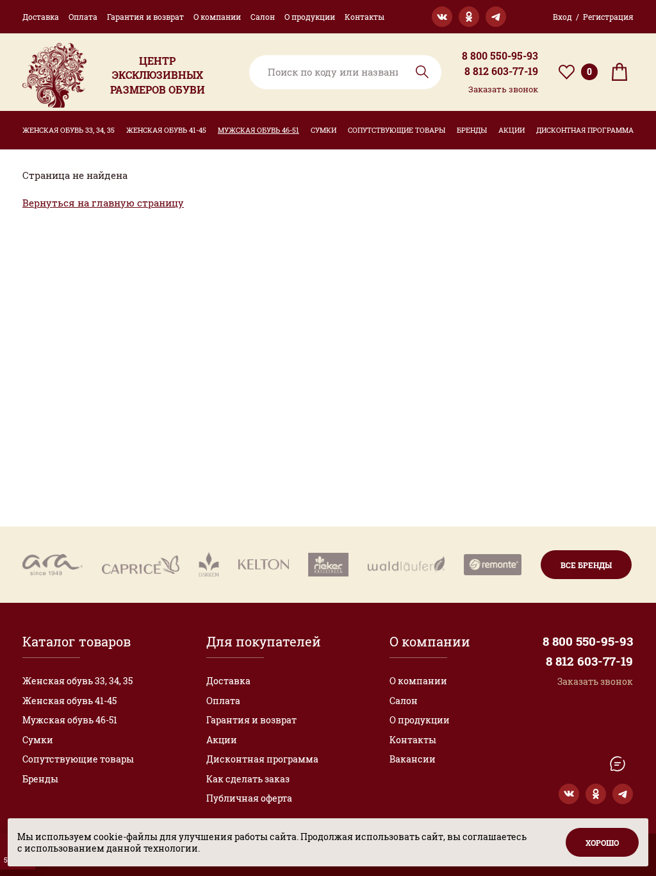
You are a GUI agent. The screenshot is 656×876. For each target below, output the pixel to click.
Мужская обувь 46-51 (258, 130)
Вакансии (413, 759)
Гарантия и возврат (145, 17)
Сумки (323, 130)
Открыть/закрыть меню (618, 764)
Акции (511, 130)
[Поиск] (345, 72)
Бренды (472, 130)
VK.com (442, 16)
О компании (217, 17)
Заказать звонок (503, 89)
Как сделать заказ (248, 779)
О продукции (309, 17)
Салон (262, 17)
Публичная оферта (249, 798)
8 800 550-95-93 (500, 55)
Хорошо (602, 843)
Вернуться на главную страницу (103, 202)
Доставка (40, 17)
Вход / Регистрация (593, 17)
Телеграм (496, 16)
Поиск (422, 71)
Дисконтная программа (585, 130)
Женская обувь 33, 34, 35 (68, 130)
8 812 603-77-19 (501, 71)
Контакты (364, 17)
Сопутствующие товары (396, 130)
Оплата (83, 17)
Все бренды (586, 565)
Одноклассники (469, 16)
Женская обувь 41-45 (166, 130)
